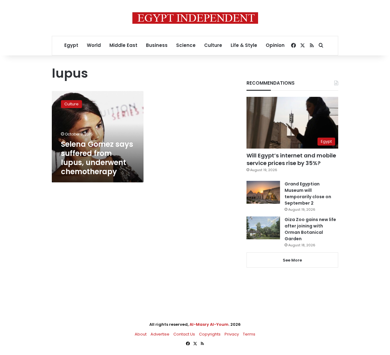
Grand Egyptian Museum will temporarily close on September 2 (308, 193)
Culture (213, 45)
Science (186, 45)
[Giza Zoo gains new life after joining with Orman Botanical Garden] (263, 227)
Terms (249, 334)
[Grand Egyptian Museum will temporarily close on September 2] (263, 192)
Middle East (123, 45)
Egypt (71, 45)
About (141, 334)
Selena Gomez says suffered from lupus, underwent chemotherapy (97, 158)
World (94, 45)
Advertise (160, 334)
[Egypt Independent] (195, 18)
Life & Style (244, 45)
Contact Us (184, 334)
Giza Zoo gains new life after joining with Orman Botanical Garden (310, 229)
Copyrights (210, 334)
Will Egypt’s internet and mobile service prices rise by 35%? (291, 159)
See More (292, 260)
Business (157, 45)
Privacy (232, 334)
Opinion (275, 45)
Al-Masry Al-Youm (209, 324)
